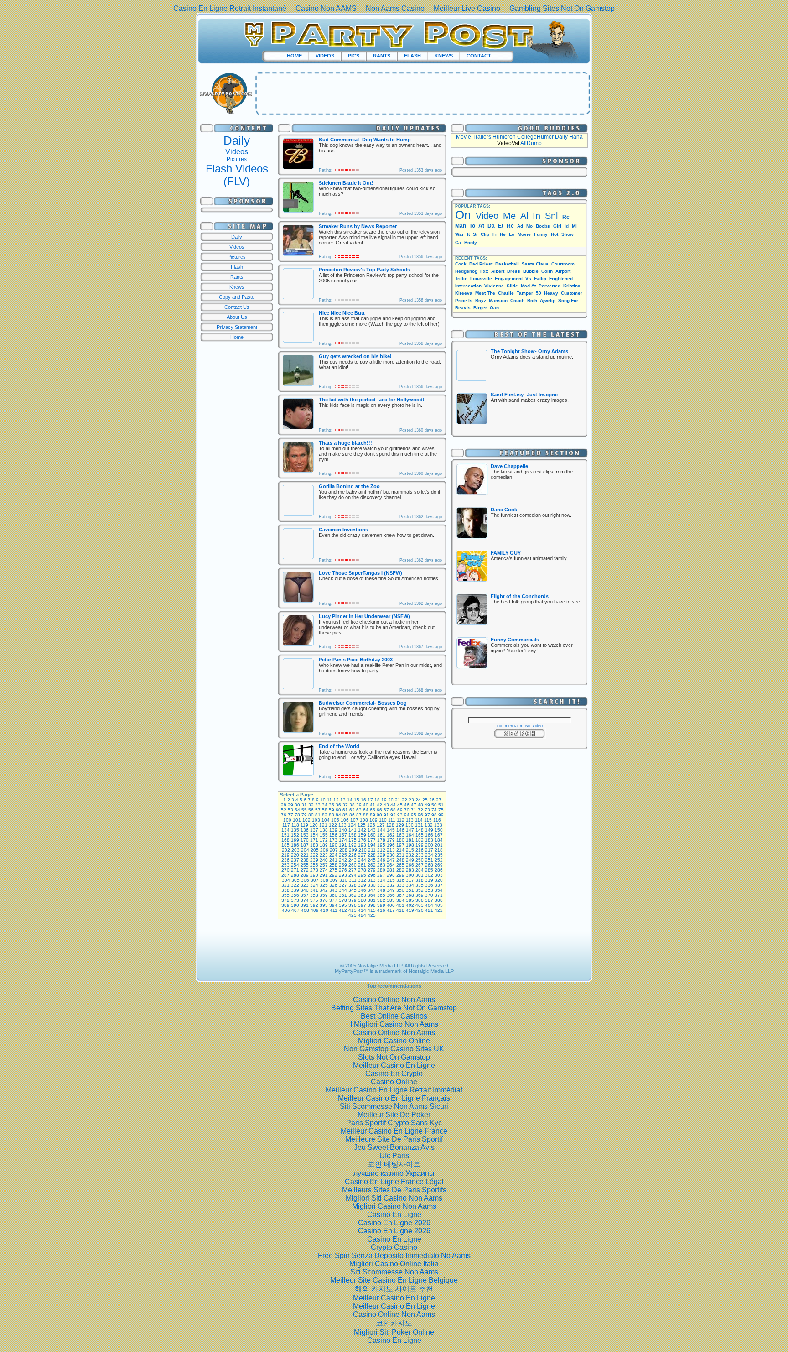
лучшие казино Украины (394, 1173)
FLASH (412, 55)
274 (324, 870)
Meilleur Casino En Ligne (394, 1065)
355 (285, 895)
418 (400, 910)
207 (334, 850)
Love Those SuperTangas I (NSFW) (360, 573)
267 (419, 865)
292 (333, 875)
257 (324, 865)
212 (381, 850)
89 (372, 814)
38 (352, 804)
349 (391, 890)
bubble (531, 271)
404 (429, 905)
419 (410, 910)
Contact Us (236, 307)
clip (485, 234)
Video (487, 216)
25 (425, 799)
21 (397, 799)
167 (439, 834)
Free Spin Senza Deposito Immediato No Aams (394, 1255)
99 (441, 814)
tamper (525, 293)
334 (410, 885)
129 (400, 824)
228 (372, 855)
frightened (561, 278)
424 (362, 915)
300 (410, 875)
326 (333, 885)
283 (410, 870)
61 (345, 809)
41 (372, 804)
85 (345, 814)
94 (407, 814)
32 (311, 804)
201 (439, 845)
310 (343, 880)
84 (338, 814)
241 (333, 860)
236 (285, 860)
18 (377, 799)
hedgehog (466, 271)
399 (381, 905)
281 (391, 870)
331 (381, 885)
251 (429, 860)
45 (400, 804)
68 (393, 809)
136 (305, 829)
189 (324, 845)
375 (314, 900)
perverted (549, 285)
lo (511, 234)
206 (324, 850)
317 (410, 880)
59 (331, 809)
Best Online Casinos (394, 1016)
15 (356, 799)
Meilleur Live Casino (467, 8)
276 (343, 870)
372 (285, 900)
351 (410, 890)
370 (429, 895)
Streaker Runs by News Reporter (358, 226)
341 (314, 890)
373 (295, 900)
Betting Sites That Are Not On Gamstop (394, 1008)
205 (315, 850)
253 (285, 865)
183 (429, 839)
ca (458, 242)
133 (438, 824)
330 (372, 885)
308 (324, 880)
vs (528, 278)
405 (439, 905)
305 (295, 880)
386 (419, 900)
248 (400, 860)
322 (295, 885)
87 (359, 814)
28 (283, 804)
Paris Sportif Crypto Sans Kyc (394, 1123)
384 (400, 900)
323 (305, 885)
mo (529, 226)
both (532, 300)
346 (362, 890)
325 (324, 885)
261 (362, 865)
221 (305, 855)
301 (419, 875)
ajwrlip (547, 300)
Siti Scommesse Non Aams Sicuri (394, 1106)
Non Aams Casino (395, 8)
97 (427, 814)
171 (314, 839)
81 (318, 814)
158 (352, 834)
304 (286, 880)
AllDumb (531, 143)
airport (562, 271)
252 (439, 860)
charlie (506, 293)
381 (372, 900)
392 (314, 905)
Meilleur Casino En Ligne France (394, 1131)
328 (352, 885)
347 (372, 890)
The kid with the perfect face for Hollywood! (372, 399)
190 (333, 845)
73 (427, 809)
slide (512, 285)
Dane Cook (504, 509)
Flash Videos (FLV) (237, 174)
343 (333, 890)
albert (497, 271)
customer (571, 293)
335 (419, 885)
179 (391, 839)
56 (311, 809)
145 (391, 829)
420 (419, 910)
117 (286, 824)
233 (419, 855)
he (503, 234)
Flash (237, 267)
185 (285, 845)
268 (429, 865)
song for (568, 300)
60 (338, 809)
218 (439, 850)
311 (353, 880)
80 (311, 814)
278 (362, 870)
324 (314, 885)
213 (391, 850)
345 (352, 890)
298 (391, 875)
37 (345, 804)
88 (365, 814)
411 (333, 910)
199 (419, 845)
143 (372, 829)
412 (343, 910)
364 (372, 895)
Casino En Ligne (394, 1214)
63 (359, 809)
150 (439, 829)
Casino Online (394, 1082)
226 (352, 855)
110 (383, 819)
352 (419, 890)
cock (461, 263)
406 (286, 910)
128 (390, 824)
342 (324, 890)
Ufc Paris (394, 1156)
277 (352, 870)
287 (285, 875)
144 (381, 829)
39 (359, 804)
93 (400, 814)
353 (429, 890)
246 (381, 860)
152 (295, 834)
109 (373, 819)
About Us (237, 317)
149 (429, 829)
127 (381, 824)
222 (314, 855)
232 (410, 855)
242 (343, 860)
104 (325, 819)
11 (329, 799)
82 (324, 814)
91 (386, 814)
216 (419, 850)
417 (391, 910)
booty (470, 242)
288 (295, 875)
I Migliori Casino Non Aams (394, 1024)
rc (566, 217)
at (481, 226)
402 (410, 905)
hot (554, 234)
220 (295, 855)
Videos (236, 152)
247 (391, 860)
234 (429, 855)
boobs (543, 226)
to (472, 226)
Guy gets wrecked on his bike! (355, 356)
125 (362, 824)
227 (362, 855)
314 (381, 880)
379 (352, 900)
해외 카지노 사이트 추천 (394, 1289)
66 (379, 809)
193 (362, 845)
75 (441, 809)
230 (391, 855)
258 (333, 865)
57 (318, 809)
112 (400, 819)
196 (391, 845)
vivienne (494, 285)
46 (407, 804)
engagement (509, 278)
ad (520, 226)
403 (419, 905)
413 (352, 910)
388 (439, 900)
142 (362, 829)
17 (370, 799)
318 (419, 880)
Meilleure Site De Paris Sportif (394, 1139)
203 (295, 850)
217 (429, 850)
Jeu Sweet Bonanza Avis (394, 1147)
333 (400, 885)
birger (480, 307)
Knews (236, 287)
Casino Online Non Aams (394, 1000)
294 (352, 875)
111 (391, 819)
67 (386, 809)
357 (305, 895)
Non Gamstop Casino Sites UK (394, 1049)
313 (372, 880)
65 (372, 809)
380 (362, 900)
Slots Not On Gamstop (394, 1057)
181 (410, 839)
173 (333, 839)
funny (541, 234)
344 (343, 890)
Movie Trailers (473, 137)
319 (429, 880)
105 (335, 819)
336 (429, 885)
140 (343, 829)
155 (324, 834)
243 (352, 860)
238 (305, 860)
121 (323, 824)
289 (305, 875)
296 (372, 875)
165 (419, 834)
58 (324, 809)
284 (419, 870)
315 (391, 880)
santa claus (535, 263)
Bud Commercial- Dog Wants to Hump (365, 139)
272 (305, 870)
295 (362, 875)
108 (364, 819)
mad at (528, 285)
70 (407, 809)
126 (371, 824)
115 (428, 819)
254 (295, 865)
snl (551, 216)
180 (400, 839)
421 (429, 910)
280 (381, 870)
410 (324, 910)
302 (429, 875)
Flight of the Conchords (520, 596)
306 (305, 880)
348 (381, 890)
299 (400, 875)
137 (314, 829)
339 (295, 890)
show (567, 234)
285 (429, 870)
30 (297, 804)
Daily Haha (569, 137)
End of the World (339, 746)
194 (372, 845)
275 (333, 870)
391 (305, 905)
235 (439, 855)
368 (410, 895)
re (510, 226)
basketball (507, 263)
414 (362, 910)
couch (517, 300)
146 (400, 829)
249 (410, 860)
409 (315, 910)
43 (386, 804)
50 (434, 804)
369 (419, 895)
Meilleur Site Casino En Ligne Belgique (394, 1280)
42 (379, 804)
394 (333, 905)
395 (343, 905)
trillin (461, 278)
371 (439, 895)
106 (345, 819)
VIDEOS (325, 55)
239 (314, 860)
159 (362, 834)
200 (429, 845)
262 (372, 865)
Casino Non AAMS (326, 8)
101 (297, 819)
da (491, 226)
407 (295, 910)
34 (324, 804)
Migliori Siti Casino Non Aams (394, 1198)
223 (324, 855)
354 (439, 890)
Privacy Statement (237, 327)
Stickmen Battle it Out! (346, 183)
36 (338, 804)
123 (342, 824)
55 (304, 809)
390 (295, 905)
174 (343, 839)
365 (381, 895)
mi (574, 226)
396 (352, 905)
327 (343, 885)
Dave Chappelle (509, 466)
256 (314, 865)
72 (420, 809)
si (475, 234)
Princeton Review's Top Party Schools (364, 269)
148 (419, 829)
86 (352, 814)
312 (362, 880)
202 (286, 850)
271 (295, 870)
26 (432, 799)
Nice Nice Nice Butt (342, 313)
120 (314, 824)
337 (439, 885)
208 (343, 850)
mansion (498, 300)
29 (290, 804)
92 (393, 814)
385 (410, 900)
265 (400, 865)
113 (410, 819)
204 (305, 850)
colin (547, 271)
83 (331, 814)
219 (285, 855)
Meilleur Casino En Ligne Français (394, 1098)
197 (400, 845)
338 (285, 890)
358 (314, 895)
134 (285, 829)
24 (418, 799)
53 (290, 809)
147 (410, 829)
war (459, 234)
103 (316, 819)
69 (400, 809)
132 (429, 824)
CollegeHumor (535, 137)
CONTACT (479, 55)
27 (438, 799)
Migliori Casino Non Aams (394, 1206)
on (463, 215)
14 (350, 799)
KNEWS (444, 55)
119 (304, 824)
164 (410, 834)
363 (362, 895)
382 (381, 900)
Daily (236, 140)
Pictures (237, 159)
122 (333, 824)
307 (315, 880)
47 (413, 804)
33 (318, 804)
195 (381, 845)
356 (295, 895)
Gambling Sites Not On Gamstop (562, 8)
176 (362, 839)
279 (372, 870)
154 (314, 834)
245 (372, 860)
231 (400, 855)
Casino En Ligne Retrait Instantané (229, 8)
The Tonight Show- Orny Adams (529, 351)
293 (343, 875)
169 (295, 839)
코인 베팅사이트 (394, 1164)
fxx (484, 271)
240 (324, 860)
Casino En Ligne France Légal (394, 1182)
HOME (294, 55)
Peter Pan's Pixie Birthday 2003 (356, 659)
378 (343, 900)
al (524, 216)
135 (295, 829)
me (509, 216)
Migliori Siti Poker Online (394, 1332)
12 (336, 799)
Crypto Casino (394, 1247)
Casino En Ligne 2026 (394, 1223)
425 (372, 915)
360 (333, 895)
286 (439, 870)
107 (354, 819)
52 (283, 809)
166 (429, 834)
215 (410, 850)
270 (285, 870)
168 (285, 839)
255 (305, 865)
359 (324, 895)
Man (460, 226)
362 (352, 895)
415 (372, 910)
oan (494, 307)
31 (304, 804)
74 (434, 809)
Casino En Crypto (394, 1073)
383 (391, 900)
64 (365, 809)
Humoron (504, 137)
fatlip (540, 278)
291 (324, 875)
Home (237, 337)
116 (437, 819)
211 (372, 850)
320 (439, 880)
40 (365, 804)
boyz (480, 300)
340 (305, 890)
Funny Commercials (515, 639)
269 (439, 865)
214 (400, 850)
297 (381, 875)
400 (391, 905)
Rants (237, 277)
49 (427, 804)
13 (343, 799)
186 (295, 845)
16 (363, 799)
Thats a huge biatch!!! (345, 443)
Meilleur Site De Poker (394, 1114)
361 (343, 895)
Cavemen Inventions (343, 529)
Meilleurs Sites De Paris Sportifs (394, 1190)
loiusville (481, 278)
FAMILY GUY (506, 553)
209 (353, 850)
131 (419, 824)
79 (304, 814)
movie (524, 234)
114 (419, 819)
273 (314, 870)
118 (295, 824)
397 (362, 905)
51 (441, 804)
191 (343, 845)
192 (352, 845)
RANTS (381, 55)
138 (324, 829)
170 (305, 839)
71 (413, 809)
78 (297, 814)
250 (419, 860)
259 (343, 865)
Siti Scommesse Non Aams (394, 1272)
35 (331, 804)
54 (297, 809)
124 (352, 824)
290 (314, 875)
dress (513, 271)
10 (323, 799)
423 (352, 915)
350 (400, 890)
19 (384, 799)
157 (343, 834)
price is (463, 300)
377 (333, 900)
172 (324, 839)
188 (314, 845)
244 (362, 860)
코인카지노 (394, 1323)
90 (379, 814)
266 (410, 865)
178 (381, 839)
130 (409, 824)
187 (305, 845)
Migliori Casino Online (394, 1041)
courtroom (563, 263)
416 (381, 910)
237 (295, 860)
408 (305, 910)
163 (400, 834)
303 (439, 875)
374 (305, 900)
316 (400, 880)
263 (381, 865)
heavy (551, 293)
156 (333, 834)
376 (324, 900)
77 (290, 814)
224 (333, 855)
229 (381, 855)
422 (439, 910)
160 (372, 834)
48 (420, 804)
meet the (485, 293)
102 (306, 819)
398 (372, 905)
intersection (468, 285)
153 (305, 834)
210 (362, 850)
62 (352, 809)
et (500, 226)
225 (343, 855)
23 (411, 799)
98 (434, 814)
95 (413, 814)
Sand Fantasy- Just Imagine (524, 394)
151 (285, 834)
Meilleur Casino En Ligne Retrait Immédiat (394, 1090)
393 (324, 905)
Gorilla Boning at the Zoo (349, 486)
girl (557, 226)
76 (283, 814)
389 (285, 905)
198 (410, 845)
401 (400, 905)
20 (391, 799)
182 (419, 839)
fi (495, 234)
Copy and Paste (236, 297)
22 (404, 799)
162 (391, 834)
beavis (463, 307)
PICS (353, 55)
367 (400, 895)
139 (333, 829)
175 (352, 839)
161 (381, 834)
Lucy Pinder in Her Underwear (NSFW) (364, 616)
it (468, 234)
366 (391, 895)
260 (352, 865)
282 (400, 870)
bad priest (481, 263)
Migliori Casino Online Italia (394, 1264)
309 (334, 880)
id (567, 226)
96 (420, 814)
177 (372, 839)
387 (429, 900)
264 (391, 865)
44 (393, 804)
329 (362, 885)
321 (285, 885)
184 (439, 839)
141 (352, 829)
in (536, 216)
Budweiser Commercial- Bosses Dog (363, 703)
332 (391, 885)
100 (287, 819)
